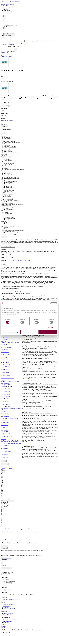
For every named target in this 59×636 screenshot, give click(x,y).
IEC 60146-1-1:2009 (5, 404)
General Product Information (8, 246)
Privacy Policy (6, 606)
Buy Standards (6, 8)
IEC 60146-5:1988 (5, 366)
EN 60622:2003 (4, 427)
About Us (11, 4)
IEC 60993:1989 (4, 349)
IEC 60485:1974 (4, 369)
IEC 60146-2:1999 (5, 416)
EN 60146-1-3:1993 (5, 394)
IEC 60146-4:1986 (5, 337)
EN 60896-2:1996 (5, 457)
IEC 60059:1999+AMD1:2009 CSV (9, 441)
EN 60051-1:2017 (5, 352)
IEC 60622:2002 (4, 454)
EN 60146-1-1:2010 (5, 354)
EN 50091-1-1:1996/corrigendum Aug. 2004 (11, 443)
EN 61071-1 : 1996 (5, 364)
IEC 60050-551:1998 (6, 384)
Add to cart (5, 126)
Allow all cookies (48, 332)
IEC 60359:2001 (4, 430)
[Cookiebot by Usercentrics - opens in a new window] (51, 303)
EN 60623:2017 (4, 357)
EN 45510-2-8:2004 (5, 391)
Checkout (5, 548)
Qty (1, 507)
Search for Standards (8, 613)
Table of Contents (6, 129)
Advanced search (4, 52)
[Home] (4, 5)
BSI (1, 55)
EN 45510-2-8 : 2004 (6, 451)
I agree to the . (9, 539)
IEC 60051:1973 (4, 425)
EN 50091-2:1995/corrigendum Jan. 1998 (10, 360)
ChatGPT (4, 468)
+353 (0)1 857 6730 (14, 1)
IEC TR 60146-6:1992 (6, 347)
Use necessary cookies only (11, 332)
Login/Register (8, 35)
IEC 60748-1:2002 (5, 431)
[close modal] (4, 28)
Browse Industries (7, 614)
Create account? (10, 44)
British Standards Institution (7, 120)
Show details (51, 327)
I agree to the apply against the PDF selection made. (19, 529)
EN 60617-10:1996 (5, 396)
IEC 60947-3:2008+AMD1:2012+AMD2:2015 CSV (10, 439)
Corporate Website (5, 4)
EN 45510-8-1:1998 (5, 375)
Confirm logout (11, 33)
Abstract (4, 237)
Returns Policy (6, 607)
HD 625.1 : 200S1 (5, 362)
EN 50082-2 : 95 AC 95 (6, 436)
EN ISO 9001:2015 (5, 406)
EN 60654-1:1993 (5, 422)
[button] (3, 472)
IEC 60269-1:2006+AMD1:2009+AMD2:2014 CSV (10, 381)
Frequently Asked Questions (9, 619)
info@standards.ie (7, 590)
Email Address (20, 41)
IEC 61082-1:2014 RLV (6, 386)
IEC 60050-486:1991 (6, 372)
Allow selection (29, 332)
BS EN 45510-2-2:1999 (6, 56)
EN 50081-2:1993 (5, 398)
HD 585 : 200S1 (4, 414)
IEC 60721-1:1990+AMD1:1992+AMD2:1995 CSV (10, 342)
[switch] (22, 322)
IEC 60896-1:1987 (5, 344)
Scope (3, 264)
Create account (7, 558)
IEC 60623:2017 (4, 448)
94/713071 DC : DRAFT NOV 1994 (21, 260)
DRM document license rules (13, 529)
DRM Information (7, 621)
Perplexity (10, 468)
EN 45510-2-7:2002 (5, 401)
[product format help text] (9, 499)
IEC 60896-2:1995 (5, 411)
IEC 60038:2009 (4, 339)
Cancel (5, 33)
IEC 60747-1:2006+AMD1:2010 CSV (9, 418)
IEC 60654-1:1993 (5, 445)
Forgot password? (24, 43)
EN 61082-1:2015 (5, 420)
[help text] (9, 106)
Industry (4, 460)
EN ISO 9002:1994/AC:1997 (7, 378)
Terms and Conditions (8, 604)
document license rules (12, 539)
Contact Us (6, 622)
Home (2, 53)
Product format (4, 499)
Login (5, 44)
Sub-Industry (5, 464)
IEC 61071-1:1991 (5, 383)
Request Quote (4, 559)
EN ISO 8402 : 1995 (5, 434)
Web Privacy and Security (9, 608)
